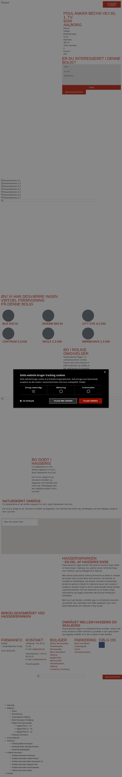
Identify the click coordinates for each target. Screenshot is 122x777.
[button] (27, 401)
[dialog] (61, 388)
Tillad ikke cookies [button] (63, 401)
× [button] (105, 372)
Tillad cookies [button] (90, 401)
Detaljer (82, 382)
